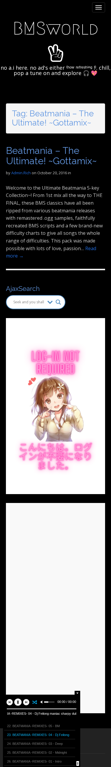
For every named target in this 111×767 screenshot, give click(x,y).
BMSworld (55, 28)
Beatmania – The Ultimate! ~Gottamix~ (51, 155)
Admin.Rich (21, 172)
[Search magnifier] (58, 302)
